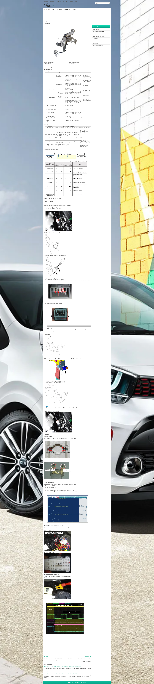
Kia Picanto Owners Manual (98, 31)
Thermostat (95, 38)
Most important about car (98, 45)
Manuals (46, 1)
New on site (95, 43)
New (63, 1)
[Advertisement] (67, 15)
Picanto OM (52, 1)
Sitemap (71, 1)
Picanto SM (58, 1)
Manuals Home (96, 29)
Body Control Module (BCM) (98, 40)
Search (76, 1)
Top (67, 1)
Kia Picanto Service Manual (98, 33)
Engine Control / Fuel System (98, 36)
